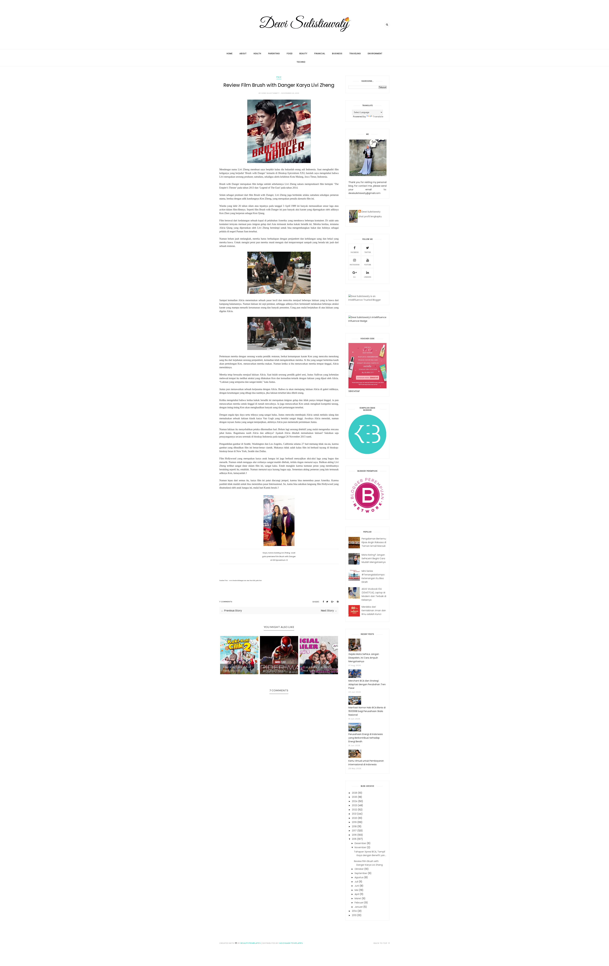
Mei (356, 890)
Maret (358, 898)
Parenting (274, 53)
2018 (354, 826)
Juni (357, 885)
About (243, 53)
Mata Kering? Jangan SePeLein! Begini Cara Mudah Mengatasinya (374, 558)
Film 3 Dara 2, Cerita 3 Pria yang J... (277, 669)
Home (229, 53)
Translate (378, 116)
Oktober (359, 869)
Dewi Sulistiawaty (371, 211)
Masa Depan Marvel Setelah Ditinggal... (236, 669)
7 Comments (225, 602)
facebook (355, 252)
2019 (354, 822)
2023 (354, 805)
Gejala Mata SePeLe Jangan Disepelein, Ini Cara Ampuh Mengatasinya (363, 658)
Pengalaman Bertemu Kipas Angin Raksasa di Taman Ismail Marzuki (374, 542)
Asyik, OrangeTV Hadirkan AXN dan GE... (317, 669)
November (360, 847)
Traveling (355, 53)
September (361, 873)
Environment (375, 53)
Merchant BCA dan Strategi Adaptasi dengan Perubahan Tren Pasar (367, 684)
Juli (356, 881)
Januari (359, 906)
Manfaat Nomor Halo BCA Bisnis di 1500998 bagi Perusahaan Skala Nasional (367, 711)
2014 (354, 911)
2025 (354, 797)
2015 (354, 839)
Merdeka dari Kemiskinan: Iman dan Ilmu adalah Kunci (374, 610)
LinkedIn (367, 277)
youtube (367, 265)
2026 (354, 792)
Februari (359, 902)
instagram (354, 265)
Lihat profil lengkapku (370, 216)
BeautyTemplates (251, 943)
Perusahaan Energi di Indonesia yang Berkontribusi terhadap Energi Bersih (365, 738)
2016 (354, 834)
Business (337, 53)
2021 (354, 813)
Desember (360, 843)
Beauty (303, 53)
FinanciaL (319, 53)
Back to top (381, 943)
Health (257, 53)
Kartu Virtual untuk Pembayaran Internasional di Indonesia (366, 762)
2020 (354, 818)
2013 (354, 915)
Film (278, 77)
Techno (301, 62)
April (357, 894)
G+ (354, 277)
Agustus (359, 877)
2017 (354, 830)
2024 (354, 801)
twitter (367, 252)
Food (289, 53)
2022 (354, 809)
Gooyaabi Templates (291, 943)
